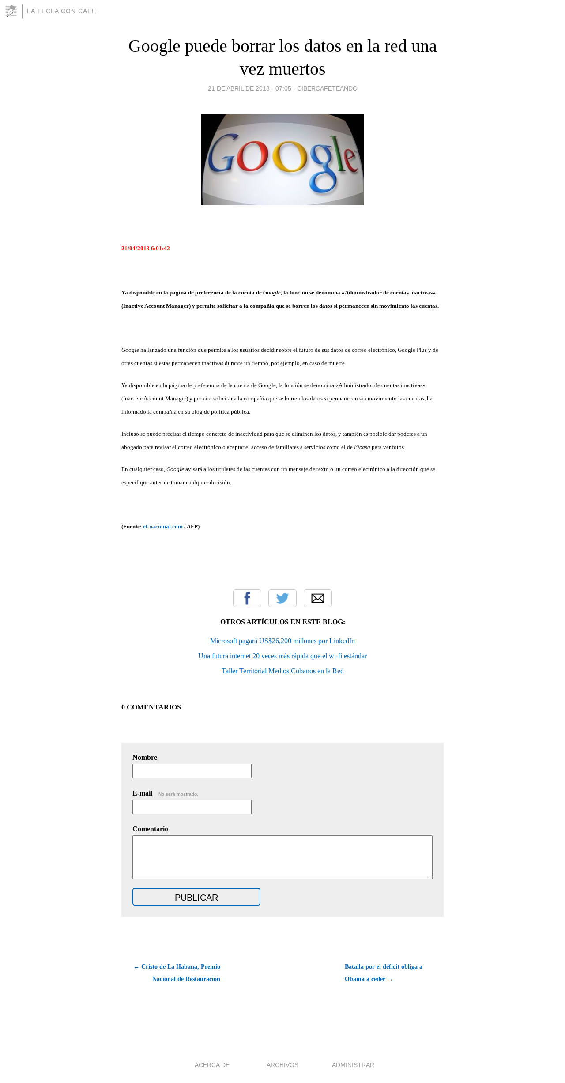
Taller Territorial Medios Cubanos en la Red (283, 671)
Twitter (282, 598)
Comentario (150, 829)
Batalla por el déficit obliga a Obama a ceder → (383, 972)
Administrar (353, 1064)
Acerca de (212, 1064)
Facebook (247, 598)
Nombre (144, 757)
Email (318, 598)
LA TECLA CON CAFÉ (61, 11)
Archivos (282, 1064)
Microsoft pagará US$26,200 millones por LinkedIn (282, 641)
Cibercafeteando (327, 88)
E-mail (165, 793)
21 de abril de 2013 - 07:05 (249, 88)
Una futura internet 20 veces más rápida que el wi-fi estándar (282, 656)
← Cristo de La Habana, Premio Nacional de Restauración (176, 972)
